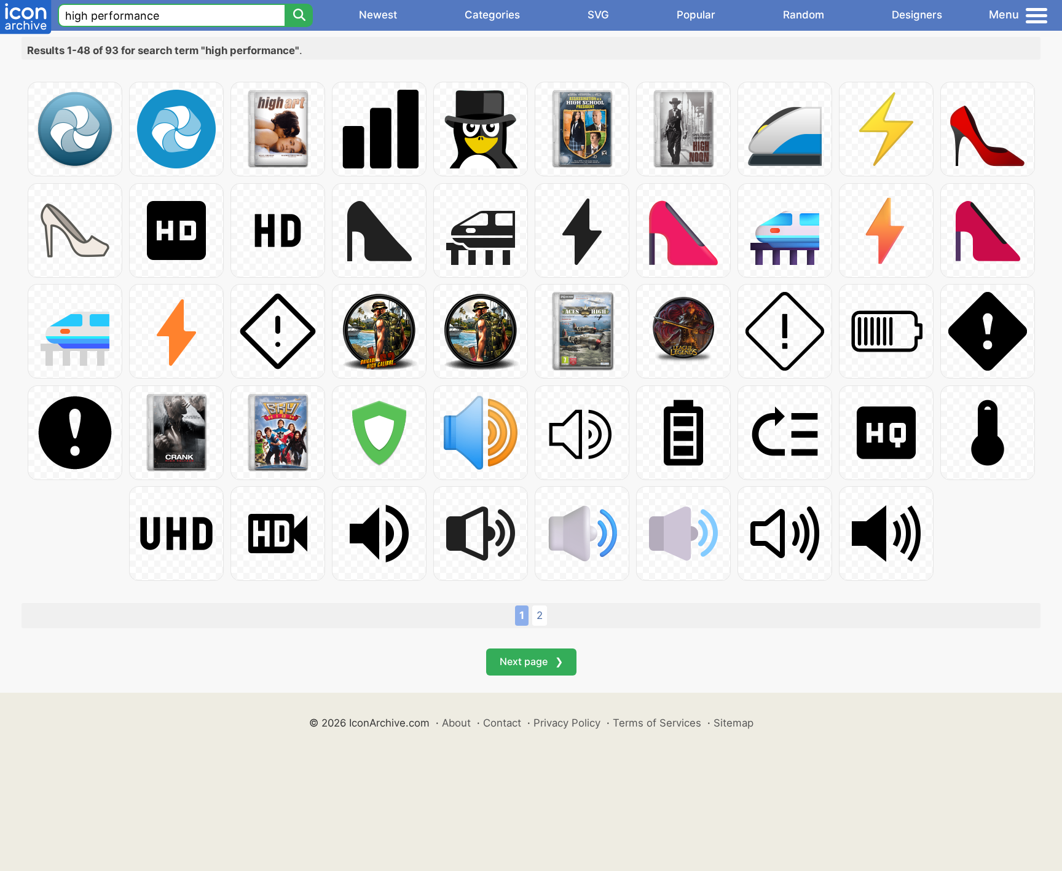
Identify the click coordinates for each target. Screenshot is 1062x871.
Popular (696, 15)
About (456, 723)
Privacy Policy (566, 723)
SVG (598, 15)
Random (803, 15)
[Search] (299, 15)
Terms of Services (657, 723)
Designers (917, 15)
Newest (378, 15)
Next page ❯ (531, 661)
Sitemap (733, 723)
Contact (502, 723)
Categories (492, 15)
